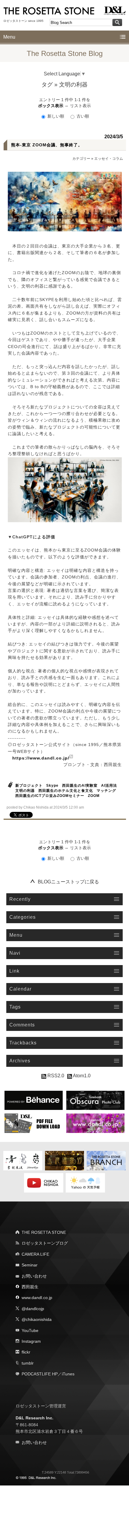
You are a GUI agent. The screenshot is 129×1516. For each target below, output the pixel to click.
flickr (26, 1352)
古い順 (82, 116)
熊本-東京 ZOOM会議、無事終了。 (46, 144)
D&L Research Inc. (34, 1417)
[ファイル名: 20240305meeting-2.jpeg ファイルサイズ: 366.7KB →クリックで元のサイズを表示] (65, 489)
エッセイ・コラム (108, 159)
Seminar (30, 1265)
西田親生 (30, 1286)
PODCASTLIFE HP (40, 1373)
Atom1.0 (81, 1075)
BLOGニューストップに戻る (68, 881)
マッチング (106, 791)
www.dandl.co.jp (37, 1297)
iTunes (68, 1373)
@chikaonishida (37, 1319)
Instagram (31, 1341)
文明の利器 (25, 791)
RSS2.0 (55, 1075)
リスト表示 (80, 105)
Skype (52, 785)
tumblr (28, 1363)
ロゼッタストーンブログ (45, 1243)
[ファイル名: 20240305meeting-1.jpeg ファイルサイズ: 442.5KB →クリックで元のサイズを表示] (65, 201)
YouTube (30, 1330)
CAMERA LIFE (35, 1254)
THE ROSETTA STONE (44, 1232)
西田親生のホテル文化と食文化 (65, 791)
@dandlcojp (33, 1308)
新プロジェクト (29, 785)
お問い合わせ (34, 1276)
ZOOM (94, 796)
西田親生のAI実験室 (80, 785)
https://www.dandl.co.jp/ (40, 758)
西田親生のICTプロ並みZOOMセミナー (49, 796)
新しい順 (55, 116)
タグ (47, 84)
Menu (9, 37)
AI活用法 (109, 785)
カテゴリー (81, 159)
